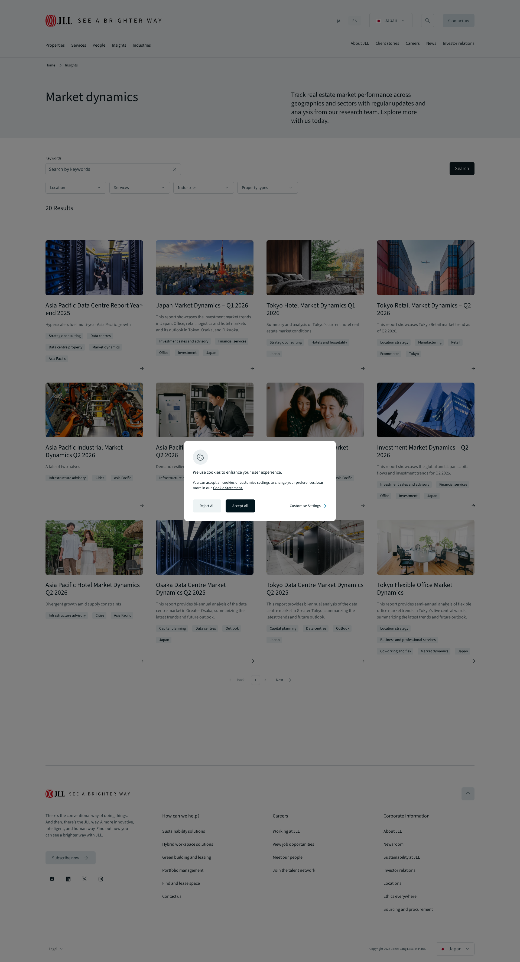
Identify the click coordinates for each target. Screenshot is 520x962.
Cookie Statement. (228, 488)
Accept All (240, 506)
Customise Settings (308, 506)
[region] (260, 481)
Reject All (207, 506)
